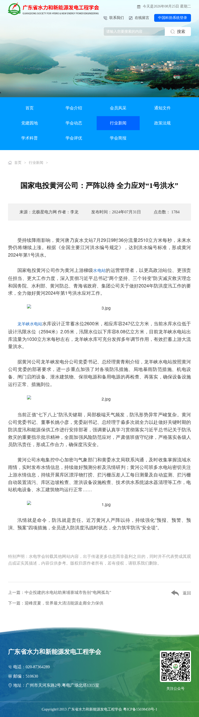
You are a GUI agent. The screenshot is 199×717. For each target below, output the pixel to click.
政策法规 (162, 123)
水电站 (99, 270)
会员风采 (118, 108)
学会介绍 (74, 108)
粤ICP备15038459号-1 (140, 709)
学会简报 (118, 138)
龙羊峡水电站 (29, 324)
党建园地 (29, 123)
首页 (29, 108)
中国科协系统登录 (172, 18)
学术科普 (29, 138)
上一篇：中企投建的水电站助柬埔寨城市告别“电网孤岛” (59, 592)
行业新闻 (118, 123)
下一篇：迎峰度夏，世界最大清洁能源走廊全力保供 (55, 603)
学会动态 (74, 123)
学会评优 (74, 138)
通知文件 (162, 108)
